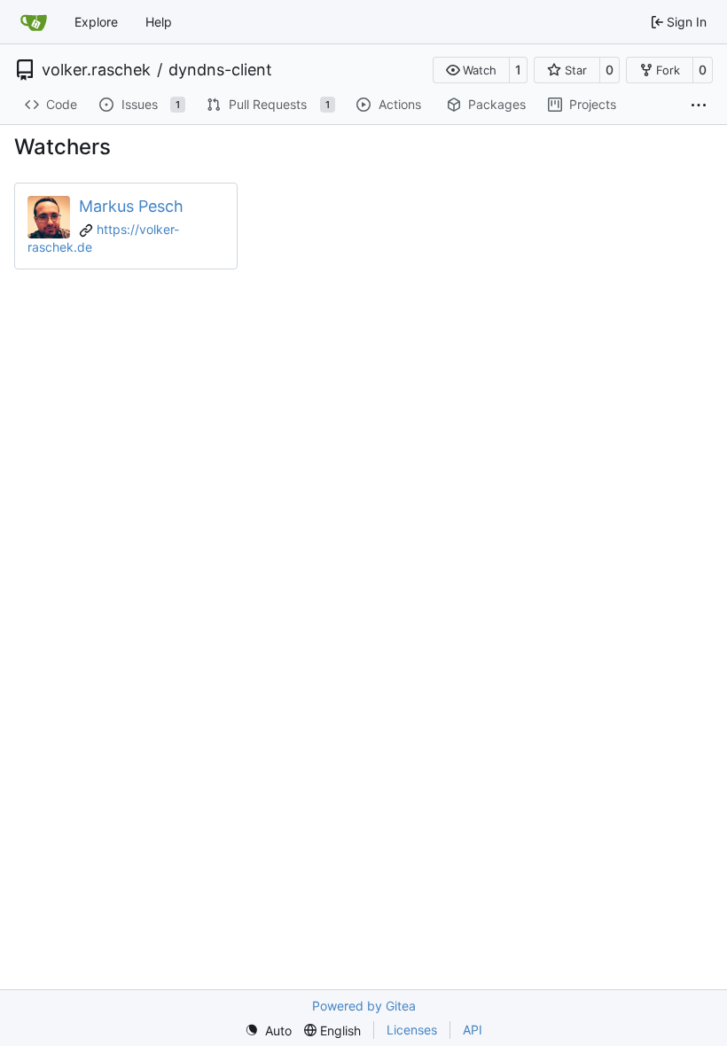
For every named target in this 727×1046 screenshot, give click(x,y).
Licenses (412, 1029)
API (472, 1029)
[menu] (268, 1030)
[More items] (698, 105)
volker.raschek (96, 70)
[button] (471, 70)
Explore (96, 21)
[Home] (34, 22)
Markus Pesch (131, 206)
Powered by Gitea (364, 1005)
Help (158, 21)
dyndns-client (220, 70)
